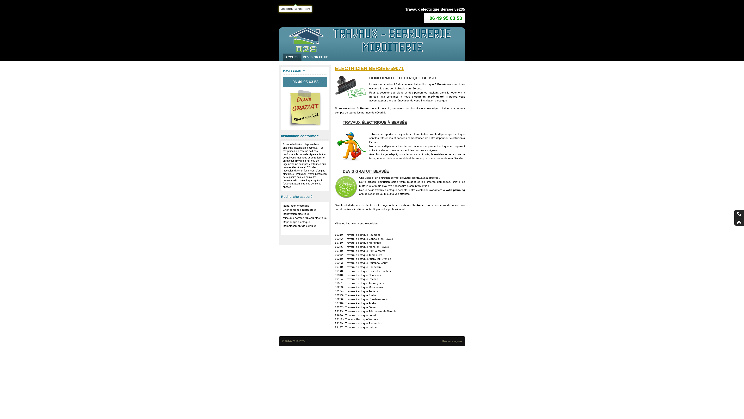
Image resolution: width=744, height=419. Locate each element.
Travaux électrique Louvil (360, 315)
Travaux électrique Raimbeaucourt (366, 262)
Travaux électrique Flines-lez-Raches (368, 271)
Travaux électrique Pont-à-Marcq (365, 250)
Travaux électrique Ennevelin (363, 266)
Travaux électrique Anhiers (361, 291)
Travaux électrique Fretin (360, 295)
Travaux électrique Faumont (362, 234)
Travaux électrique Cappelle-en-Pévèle (369, 238)
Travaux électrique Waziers (361, 319)
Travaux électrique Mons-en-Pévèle (367, 246)
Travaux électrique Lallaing (361, 327)
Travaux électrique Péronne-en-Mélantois (370, 311)
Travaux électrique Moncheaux (364, 287)
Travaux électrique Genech (361, 307)
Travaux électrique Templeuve (363, 254)
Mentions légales (452, 341)
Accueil (292, 57)
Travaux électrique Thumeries (363, 323)
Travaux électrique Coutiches (363, 275)
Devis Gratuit (315, 57)
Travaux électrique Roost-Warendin (366, 299)
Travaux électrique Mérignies (363, 242)
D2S (302, 341)
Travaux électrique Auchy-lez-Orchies (368, 258)
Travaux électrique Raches (361, 278)
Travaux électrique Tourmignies (364, 283)
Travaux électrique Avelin (360, 303)
